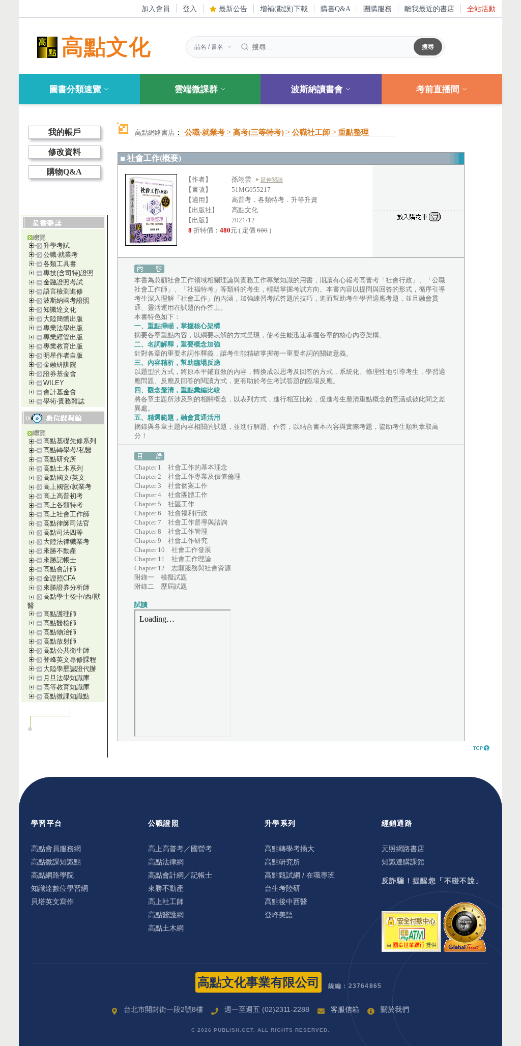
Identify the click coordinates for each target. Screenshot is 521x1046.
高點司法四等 (63, 532)
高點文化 (106, 47)
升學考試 (56, 245)
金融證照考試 (63, 282)
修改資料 (64, 152)
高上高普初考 (63, 496)
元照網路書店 (403, 849)
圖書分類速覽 (75, 89)
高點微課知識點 (66, 696)
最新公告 (232, 9)
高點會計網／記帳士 (180, 875)
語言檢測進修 (63, 291)
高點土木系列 (63, 468)
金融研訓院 (59, 364)
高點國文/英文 (64, 477)
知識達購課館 (403, 862)
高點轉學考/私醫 (67, 450)
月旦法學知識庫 (66, 678)
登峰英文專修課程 (69, 659)
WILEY (53, 383)
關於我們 (395, 1009)
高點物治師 (59, 632)
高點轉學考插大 (289, 849)
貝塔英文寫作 (52, 901)
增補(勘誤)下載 (284, 9)
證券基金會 (59, 373)
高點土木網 (166, 928)
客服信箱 (345, 1009)
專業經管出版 (63, 337)
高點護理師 (59, 614)
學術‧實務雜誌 (63, 401)
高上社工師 (166, 901)
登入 (190, 9)
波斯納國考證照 (66, 300)
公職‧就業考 (60, 254)
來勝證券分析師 (66, 587)
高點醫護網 (166, 915)
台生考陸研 (282, 888)
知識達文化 (59, 309)
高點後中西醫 (286, 901)
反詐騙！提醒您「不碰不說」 (432, 881)
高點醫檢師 (59, 623)
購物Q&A (64, 171)
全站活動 (481, 9)
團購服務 (377, 9)
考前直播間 (437, 89)
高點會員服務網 (56, 849)
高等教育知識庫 (66, 687)
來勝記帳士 (59, 560)
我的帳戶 (64, 132)
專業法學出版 (63, 328)
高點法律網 (166, 862)
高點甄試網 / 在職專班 (300, 875)
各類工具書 (59, 264)
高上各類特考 (63, 505)
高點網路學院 (52, 875)
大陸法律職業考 (66, 541)
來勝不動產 (59, 551)
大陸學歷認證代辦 (69, 669)
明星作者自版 (63, 355)
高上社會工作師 (66, 514)
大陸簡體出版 (63, 319)
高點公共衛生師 (66, 650)
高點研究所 (59, 459)
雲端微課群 (196, 89)
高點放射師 (59, 641)
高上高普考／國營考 (180, 849)
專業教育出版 (63, 346)
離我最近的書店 (429, 9)
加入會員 (155, 9)
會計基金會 (59, 392)
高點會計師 (59, 569)
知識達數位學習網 (59, 888)
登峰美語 (279, 915)
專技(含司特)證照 (68, 273)
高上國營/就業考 (67, 486)
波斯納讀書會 (317, 89)
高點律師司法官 (66, 523)
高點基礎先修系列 (69, 441)
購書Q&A (336, 9)
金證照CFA (59, 578)
